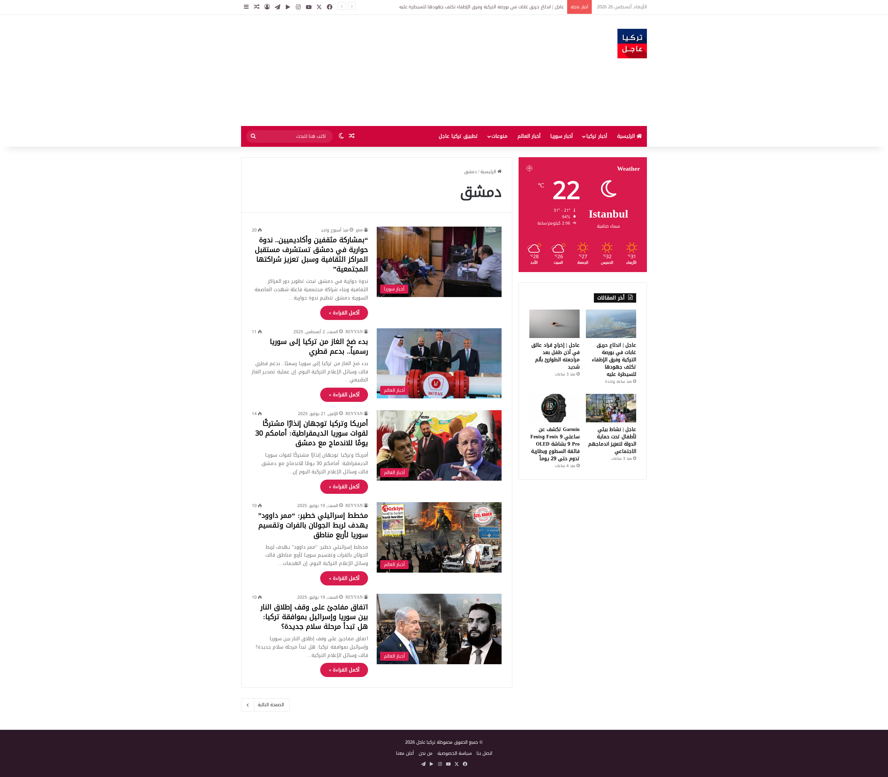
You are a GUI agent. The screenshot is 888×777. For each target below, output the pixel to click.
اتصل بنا (484, 753)
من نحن (426, 753)
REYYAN (354, 332)
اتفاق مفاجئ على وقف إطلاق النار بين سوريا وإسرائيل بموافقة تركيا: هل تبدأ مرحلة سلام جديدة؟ (314, 616)
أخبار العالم (529, 136)
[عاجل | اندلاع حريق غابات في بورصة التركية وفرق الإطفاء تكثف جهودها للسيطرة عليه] (611, 324)
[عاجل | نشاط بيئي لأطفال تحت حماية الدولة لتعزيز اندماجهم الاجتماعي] (611, 408)
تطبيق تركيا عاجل (458, 136)
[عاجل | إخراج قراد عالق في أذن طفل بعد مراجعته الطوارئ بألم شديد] (554, 324)
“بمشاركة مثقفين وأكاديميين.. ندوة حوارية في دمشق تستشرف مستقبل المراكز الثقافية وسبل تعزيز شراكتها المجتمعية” (311, 254)
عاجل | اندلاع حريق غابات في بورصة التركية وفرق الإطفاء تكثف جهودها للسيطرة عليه (481, 6)
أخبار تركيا (596, 136)
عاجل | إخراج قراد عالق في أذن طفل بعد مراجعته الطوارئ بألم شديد (555, 356)
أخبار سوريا (561, 136)
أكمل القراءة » (344, 313)
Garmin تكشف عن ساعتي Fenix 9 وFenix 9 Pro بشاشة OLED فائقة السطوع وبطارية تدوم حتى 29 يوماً (555, 444)
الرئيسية (627, 136)
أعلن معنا (405, 753)
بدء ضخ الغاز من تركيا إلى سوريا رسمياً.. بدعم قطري (319, 346)
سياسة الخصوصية (454, 753)
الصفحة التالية (271, 704)
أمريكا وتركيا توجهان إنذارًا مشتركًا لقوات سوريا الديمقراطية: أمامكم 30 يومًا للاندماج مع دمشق (311, 433)
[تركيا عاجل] (632, 43)
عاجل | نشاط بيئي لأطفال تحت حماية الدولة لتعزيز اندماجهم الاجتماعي (612, 440)
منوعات (499, 136)
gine (359, 230)
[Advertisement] (374, 70)
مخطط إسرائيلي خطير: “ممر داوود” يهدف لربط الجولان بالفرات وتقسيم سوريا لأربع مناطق (313, 525)
